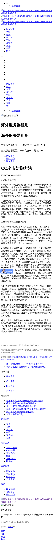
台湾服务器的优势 (14, 414)
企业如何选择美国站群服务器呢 (21, 406)
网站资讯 (10, 161)
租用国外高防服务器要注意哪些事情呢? (24, 401)
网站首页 (10, 84)
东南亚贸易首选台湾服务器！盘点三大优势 (26, 409)
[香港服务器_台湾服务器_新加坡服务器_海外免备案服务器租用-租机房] (27, 24)
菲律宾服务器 (43, 357)
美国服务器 (11, 359)
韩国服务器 (33, 357)
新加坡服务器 (23, 357)
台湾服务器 (14, 357)
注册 (18, 6)
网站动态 (10, 158)
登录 (14, 6)
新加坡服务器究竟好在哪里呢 (20, 412)
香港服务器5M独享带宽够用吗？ (21, 403)
